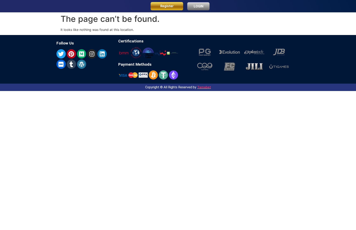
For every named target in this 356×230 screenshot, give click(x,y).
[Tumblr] (71, 64)
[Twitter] (61, 53)
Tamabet (204, 87)
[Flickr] (61, 64)
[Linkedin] (102, 53)
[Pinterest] (71, 53)
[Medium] (81, 53)
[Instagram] (91, 53)
